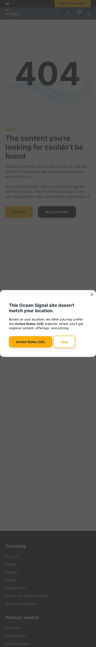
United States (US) (30, 342)
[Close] (92, 294)
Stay (64, 342)
